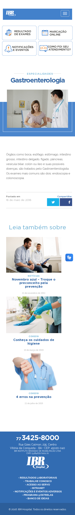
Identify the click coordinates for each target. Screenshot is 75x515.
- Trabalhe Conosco (37, 481)
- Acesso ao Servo (37, 484)
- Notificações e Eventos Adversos (37, 491)
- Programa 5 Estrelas (37, 495)
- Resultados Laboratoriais (37, 477)
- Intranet (37, 488)
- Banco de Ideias (37, 498)
